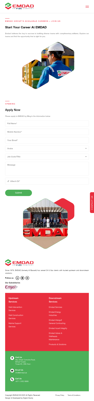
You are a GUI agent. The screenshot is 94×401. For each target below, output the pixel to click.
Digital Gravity (28, 398)
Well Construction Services (16, 316)
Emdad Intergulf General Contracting (57, 321)
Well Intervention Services (15, 308)
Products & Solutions (57, 344)
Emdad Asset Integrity (58, 328)
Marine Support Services (15, 324)
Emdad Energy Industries (55, 313)
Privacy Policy (59, 395)
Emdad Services (55, 307)
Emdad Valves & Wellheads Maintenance (55, 336)
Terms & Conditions (74, 395)
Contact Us (92, 202)
